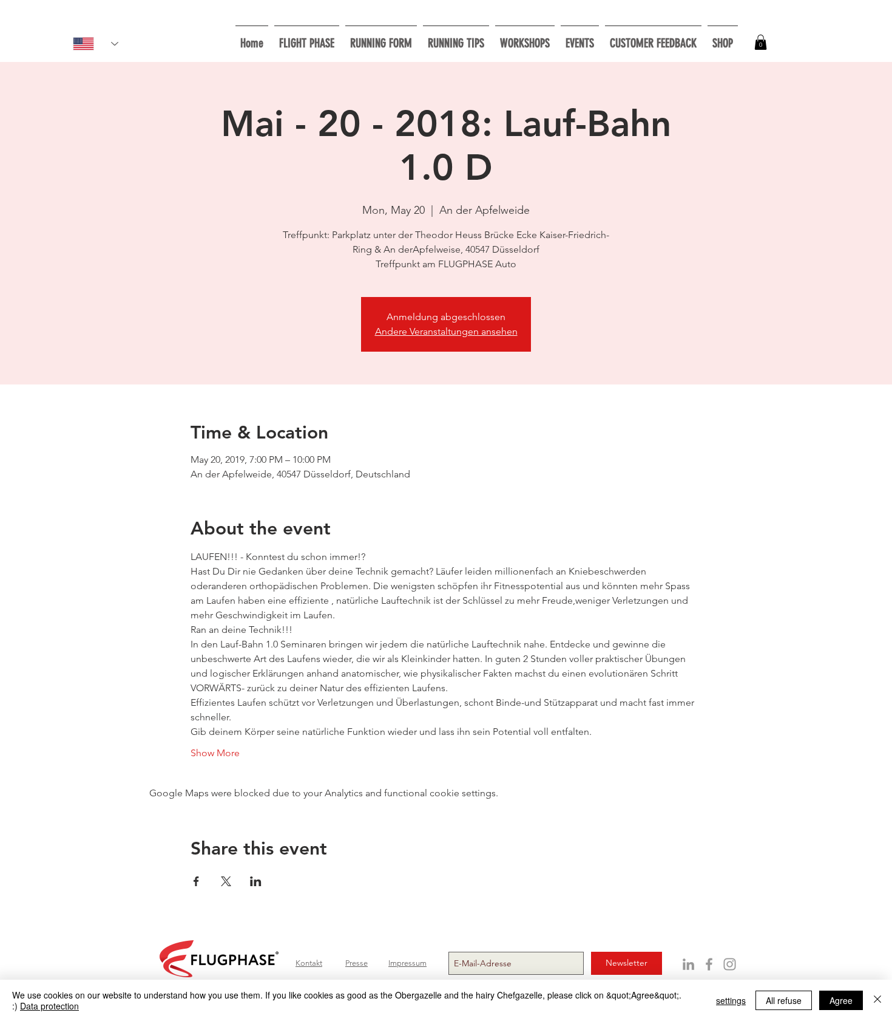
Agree (841, 1000)
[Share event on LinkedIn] (256, 881)
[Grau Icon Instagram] (729, 964)
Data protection (49, 1006)
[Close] (877, 1000)
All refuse (784, 1000)
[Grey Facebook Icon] (709, 964)
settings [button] (731, 1000)
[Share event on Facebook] (196, 881)
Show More (215, 753)
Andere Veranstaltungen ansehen (446, 331)
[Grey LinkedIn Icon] (688, 964)
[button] (525, 38)
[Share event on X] (226, 881)
